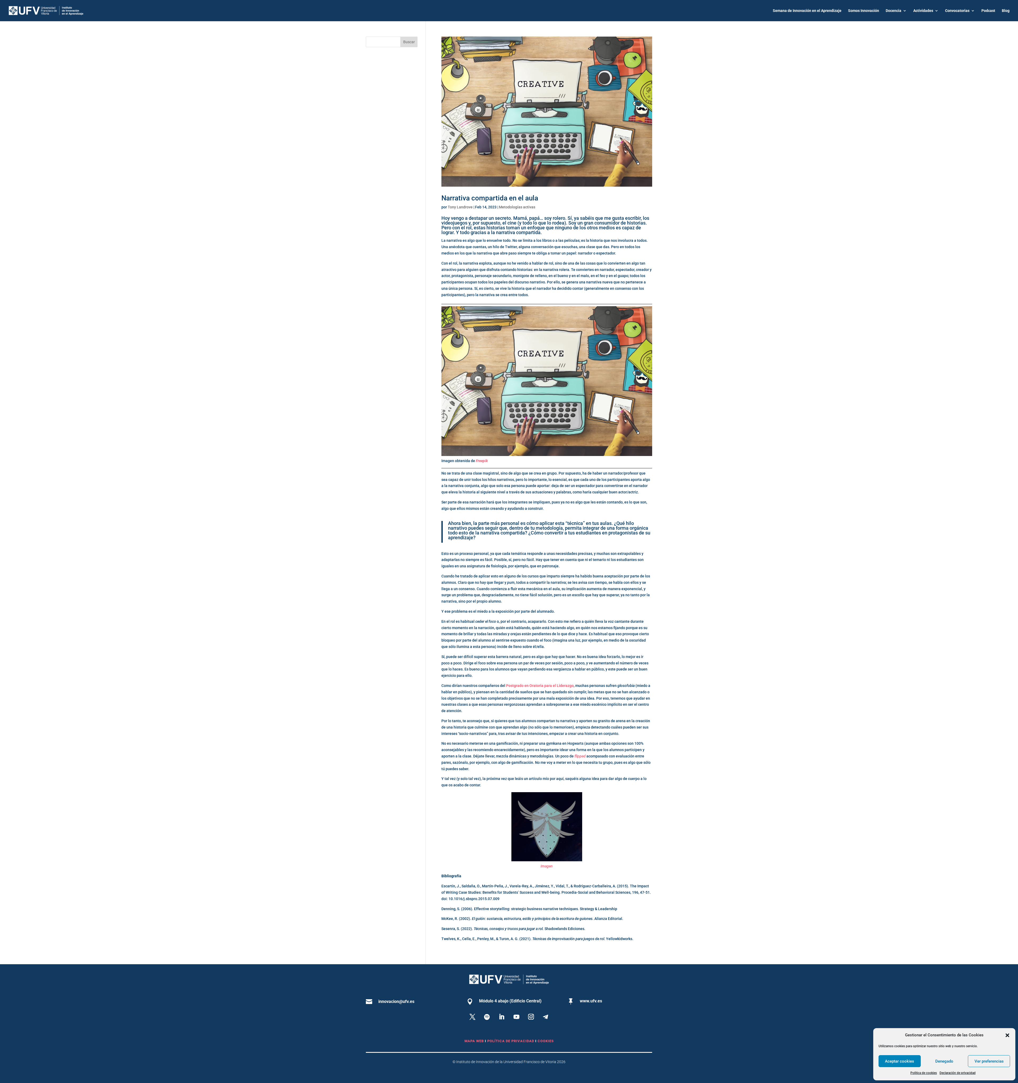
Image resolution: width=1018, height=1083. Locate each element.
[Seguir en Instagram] (531, 1017)
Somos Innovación (863, 11)
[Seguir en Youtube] (516, 1017)
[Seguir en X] (472, 1017)
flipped (580, 756)
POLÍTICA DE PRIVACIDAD (511, 1041)
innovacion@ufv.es (396, 1001)
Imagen (547, 866)
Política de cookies (923, 1073)
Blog (1006, 11)
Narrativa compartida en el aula (489, 198)
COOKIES (546, 1041)
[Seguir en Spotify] (487, 1017)
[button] (1007, 1035)
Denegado (944, 1061)
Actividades (923, 11)
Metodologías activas (517, 207)
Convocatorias (957, 11)
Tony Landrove (460, 207)
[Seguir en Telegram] (545, 1017)
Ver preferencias (989, 1061)
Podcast (988, 11)
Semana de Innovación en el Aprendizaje (807, 11)
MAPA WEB (474, 1041)
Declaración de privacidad (958, 1073)
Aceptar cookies (899, 1061)
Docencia (893, 11)
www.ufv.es (591, 1000)
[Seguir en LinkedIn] (501, 1017)
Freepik (482, 461)
